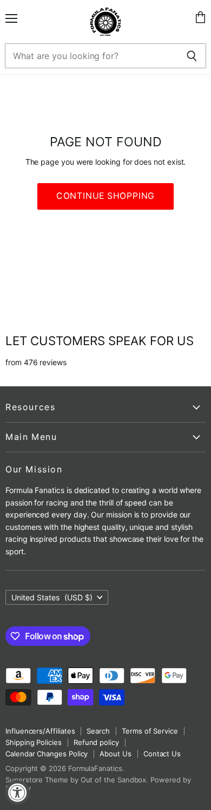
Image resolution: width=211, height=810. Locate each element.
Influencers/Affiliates (40, 731)
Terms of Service (150, 731)
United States (52, 597)
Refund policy (96, 742)
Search (98, 731)
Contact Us (162, 753)
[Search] (191, 55)
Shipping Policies (33, 742)
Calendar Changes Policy (46, 753)
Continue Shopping (105, 196)
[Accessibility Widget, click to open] (17, 792)
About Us (115, 753)
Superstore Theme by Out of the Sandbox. (76, 779)
